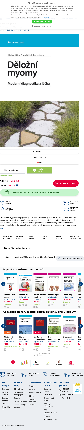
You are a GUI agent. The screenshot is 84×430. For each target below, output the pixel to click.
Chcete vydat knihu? (49, 399)
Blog (45, 409)
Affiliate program (50, 419)
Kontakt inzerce (35, 393)
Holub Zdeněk (15, 30)
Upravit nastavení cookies (32, 401)
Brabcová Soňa (68, 297)
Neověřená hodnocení (17, 248)
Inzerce (47, 416)
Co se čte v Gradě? (48, 390)
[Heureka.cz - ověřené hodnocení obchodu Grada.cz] (77, 388)
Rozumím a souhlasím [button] (42, 21)
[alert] (42, 15)
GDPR (31, 396)
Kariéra (32, 389)
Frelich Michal (23, 342)
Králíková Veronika (10, 299)
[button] (42, 26)
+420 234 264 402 (65, 390)
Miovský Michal (53, 342)
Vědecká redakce (50, 413)
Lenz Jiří (65, 339)
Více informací (45, 17)
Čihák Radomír (24, 297)
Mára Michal (5, 30)
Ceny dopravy (7, 389)
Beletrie (17, 398)
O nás (31, 386)
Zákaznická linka (6, 408)
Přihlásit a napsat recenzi (72, 258)
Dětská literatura (20, 401)
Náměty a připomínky (48, 405)
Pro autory (48, 395)
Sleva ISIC (5, 404)
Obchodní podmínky (5, 399)
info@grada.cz (66, 395)
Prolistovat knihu (39, 151)
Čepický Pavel (38, 342)
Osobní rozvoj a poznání (20, 405)
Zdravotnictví (19, 389)
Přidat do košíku (68, 183)
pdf (40, 162)
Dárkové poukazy (5, 393)
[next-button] (80, 284)
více (1, 228)
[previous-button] (3, 284)
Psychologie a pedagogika (19, 393)
